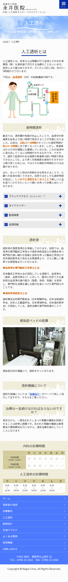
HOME (6, 41)
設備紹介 (34, 394)
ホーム (6, 498)
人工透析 (8, 517)
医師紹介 (8, 523)
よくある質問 (10, 536)
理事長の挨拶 (10, 504)
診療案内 (8, 511)
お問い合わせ (10, 549)
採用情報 (8, 542)
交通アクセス (10, 530)
